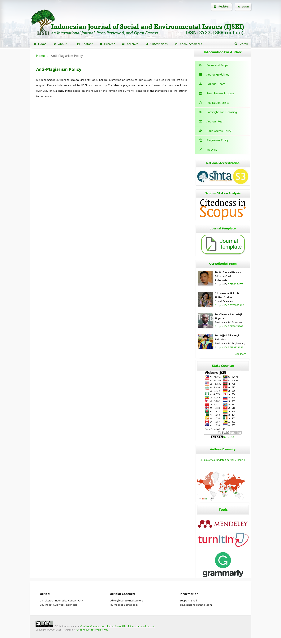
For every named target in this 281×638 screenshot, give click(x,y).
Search (243, 44)
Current (109, 44)
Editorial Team (215, 84)
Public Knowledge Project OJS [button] (92, 630)
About (62, 44)
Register (223, 7)
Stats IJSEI (229, 437)
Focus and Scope (217, 65)
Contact (87, 44)
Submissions (158, 44)
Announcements (190, 44)
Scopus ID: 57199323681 (229, 347)
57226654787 (235, 284)
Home (41, 44)
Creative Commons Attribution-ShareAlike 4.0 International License (117, 626)
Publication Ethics (217, 103)
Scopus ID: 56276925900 (229, 305)
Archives (132, 44)
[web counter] (217, 437)
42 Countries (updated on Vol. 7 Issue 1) (222, 460)
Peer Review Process (220, 93)
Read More (240, 354)
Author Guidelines (217, 75)
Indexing (211, 150)
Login (245, 7)
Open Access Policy (218, 131)
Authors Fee (214, 122)
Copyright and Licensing (221, 112)
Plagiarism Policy (217, 140)
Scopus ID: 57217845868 (229, 326)
